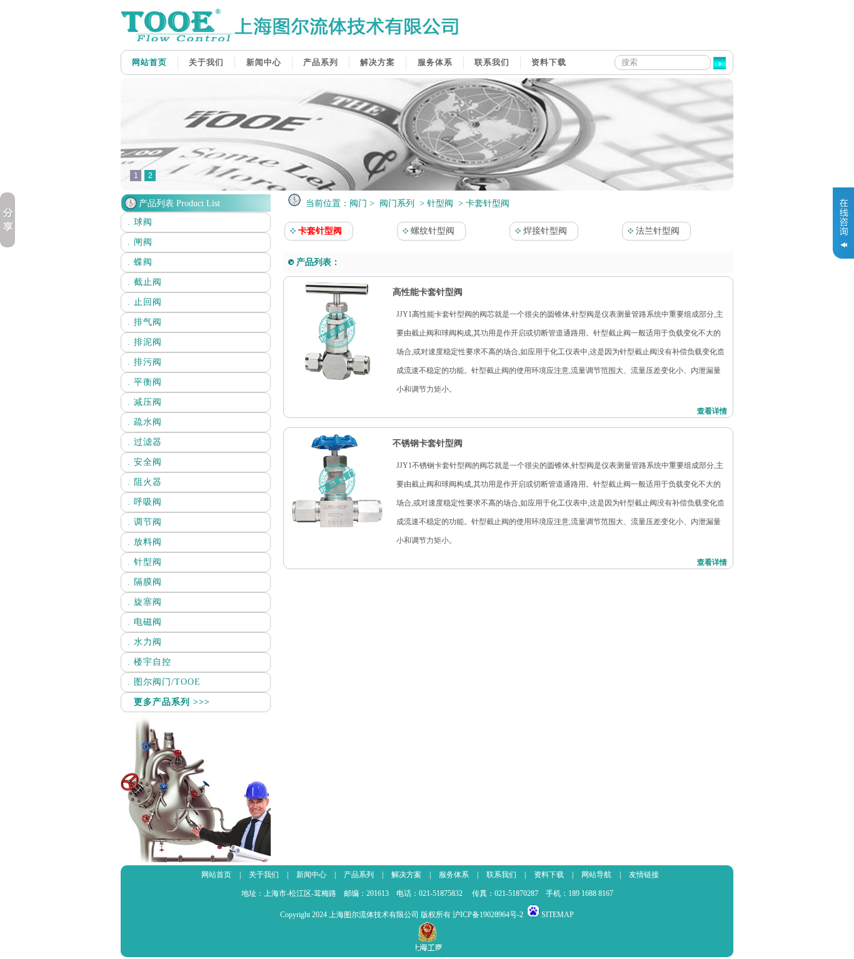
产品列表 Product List (179, 203)
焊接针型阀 (544, 231)
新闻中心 (263, 62)
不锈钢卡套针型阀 (426, 443)
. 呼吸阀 (145, 502)
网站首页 (149, 62)
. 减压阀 (145, 402)
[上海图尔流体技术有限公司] (296, 40)
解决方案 (377, 62)
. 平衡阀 (145, 382)
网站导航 (596, 874)
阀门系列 (396, 203)
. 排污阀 (145, 362)
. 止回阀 (145, 302)
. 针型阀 (145, 562)
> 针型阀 (436, 203)
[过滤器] (427, 188)
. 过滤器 (145, 442)
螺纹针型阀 (431, 231)
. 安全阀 (145, 462)
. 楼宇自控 (149, 662)
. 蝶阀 (140, 262)
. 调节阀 (145, 522)
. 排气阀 (145, 322)
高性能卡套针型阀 (426, 292)
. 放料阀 (145, 542)
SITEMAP (557, 914)
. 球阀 (140, 222)
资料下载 (548, 62)
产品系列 (320, 62)
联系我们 (492, 62)
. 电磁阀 (145, 622)
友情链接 (644, 874)
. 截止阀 (145, 282)
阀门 (358, 203)
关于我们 (206, 62)
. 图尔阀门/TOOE (164, 682)
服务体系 (435, 62)
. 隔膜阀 (145, 582)
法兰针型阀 (656, 231)
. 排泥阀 (145, 342)
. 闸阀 (140, 242)
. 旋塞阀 (145, 602)
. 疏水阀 (145, 422)
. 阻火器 (145, 482)
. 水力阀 (145, 642)
